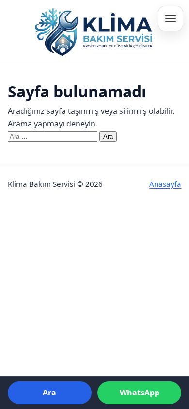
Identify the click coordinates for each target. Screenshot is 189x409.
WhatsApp (139, 392)
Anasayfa (165, 184)
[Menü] (170, 18)
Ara (49, 392)
